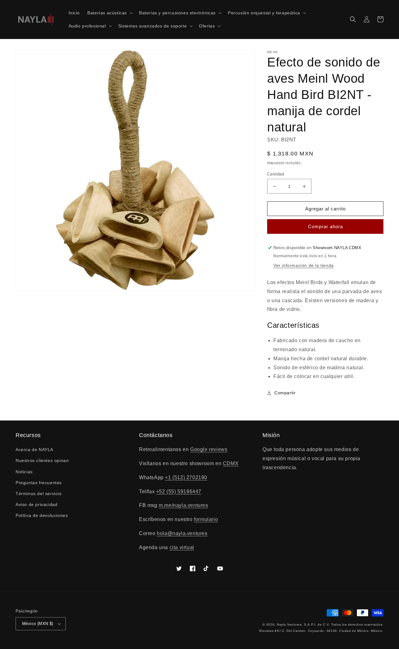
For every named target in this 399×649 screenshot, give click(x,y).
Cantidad (275, 174)
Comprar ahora (325, 226)
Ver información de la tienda (303, 265)
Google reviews (208, 449)
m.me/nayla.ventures (183, 505)
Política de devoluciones (42, 515)
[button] (109, 12)
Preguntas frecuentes (39, 482)
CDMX (230, 463)
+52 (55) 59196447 (178, 491)
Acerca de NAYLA (34, 449)
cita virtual (182, 547)
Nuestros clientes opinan (42, 460)
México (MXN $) (37, 623)
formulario (206, 519)
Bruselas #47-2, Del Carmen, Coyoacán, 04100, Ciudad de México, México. (321, 630)
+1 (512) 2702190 (186, 477)
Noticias (24, 471)
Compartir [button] (285, 392)
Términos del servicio (39, 493)
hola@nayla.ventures (182, 533)
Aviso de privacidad (36, 504)
